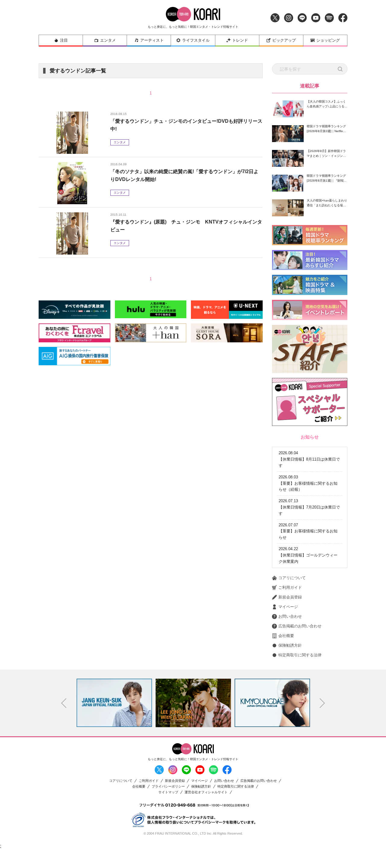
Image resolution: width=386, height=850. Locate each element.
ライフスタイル (196, 40)
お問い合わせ (290, 616)
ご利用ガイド (290, 587)
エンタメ (108, 40)
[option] (114, 703)
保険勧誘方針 (290, 645)
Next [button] (322, 703)
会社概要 (286, 635)
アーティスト (152, 40)
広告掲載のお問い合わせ (299, 626)
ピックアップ (284, 40)
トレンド (240, 40)
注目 (64, 40)
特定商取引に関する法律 (299, 655)
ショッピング (328, 40)
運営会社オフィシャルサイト (206, 792)
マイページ (288, 606)
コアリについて (292, 578)
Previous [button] (64, 703)
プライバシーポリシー (168, 786)
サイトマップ (168, 792)
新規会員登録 (290, 597)
